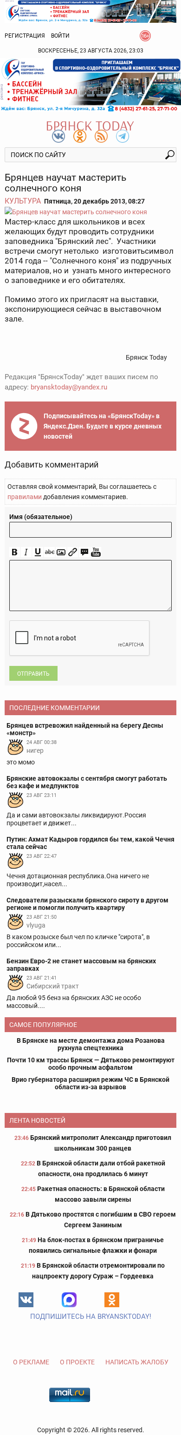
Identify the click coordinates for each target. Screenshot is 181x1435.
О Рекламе (31, 1362)
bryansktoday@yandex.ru (69, 387)
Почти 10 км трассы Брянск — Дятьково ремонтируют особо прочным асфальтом (91, 1063)
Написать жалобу (136, 1362)
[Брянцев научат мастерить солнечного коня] (90, 211)
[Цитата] (84, 552)
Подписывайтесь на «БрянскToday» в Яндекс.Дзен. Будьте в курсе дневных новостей (103, 426)
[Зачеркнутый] (49, 552)
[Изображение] (61, 552)
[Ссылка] (72, 552)
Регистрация (25, 36)
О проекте (77, 1362)
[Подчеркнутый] (37, 552)
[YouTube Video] (95, 552)
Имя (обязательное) (40, 516)
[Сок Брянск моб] (90, 85)
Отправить (33, 674)
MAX (69, 1299)
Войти (60, 36)
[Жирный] (14, 552)
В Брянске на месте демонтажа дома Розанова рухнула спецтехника (91, 1044)
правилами (24, 496)
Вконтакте (26, 1299)
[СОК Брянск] (90, 10)
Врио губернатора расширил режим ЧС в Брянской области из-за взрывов (90, 1083)
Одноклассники (111, 1299)
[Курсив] (26, 552)
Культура (23, 201)
